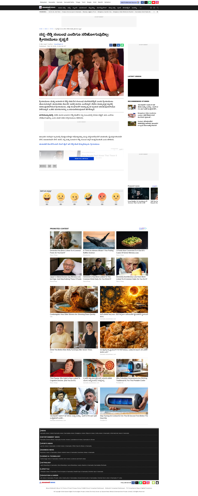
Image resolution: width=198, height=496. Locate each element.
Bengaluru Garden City (104, 12)
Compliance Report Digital (137, 488)
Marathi (100, 2)
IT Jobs (119, 478)
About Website (50, 488)
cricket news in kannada (63, 446)
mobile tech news (64, 459)
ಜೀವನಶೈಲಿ (126, 8)
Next (157, 12)
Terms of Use (67, 488)
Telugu (78, 2)
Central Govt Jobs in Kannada (107, 478)
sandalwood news (76, 439)
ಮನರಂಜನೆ (83, 8)
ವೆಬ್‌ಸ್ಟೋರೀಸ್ (102, 8)
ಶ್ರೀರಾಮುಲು (43, 166)
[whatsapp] (149, 2)
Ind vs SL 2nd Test (54, 12)
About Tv (59, 488)
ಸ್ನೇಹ (49, 166)
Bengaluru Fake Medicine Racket (123, 12)
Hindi (94, 2)
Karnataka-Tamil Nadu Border (144, 12)
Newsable (52, 2)
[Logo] (48, 7)
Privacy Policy (77, 488)
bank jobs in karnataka (70, 478)
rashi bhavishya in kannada (48, 465)
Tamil (83, 2)
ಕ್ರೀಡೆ (119, 8)
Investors (149, 488)
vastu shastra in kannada (85, 465)
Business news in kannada (48, 452)
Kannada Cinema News (47, 439)
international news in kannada (119, 433)
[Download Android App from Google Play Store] (153, 482)
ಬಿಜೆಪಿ (54, 166)
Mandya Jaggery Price (89, 12)
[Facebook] (142, 2)
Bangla (89, 2)
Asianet (47, 482)
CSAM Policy (86, 488)
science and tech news (78, 459)
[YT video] (153, 2)
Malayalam (43, 2)
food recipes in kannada (65, 471)
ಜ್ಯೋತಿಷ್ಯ (92, 8)
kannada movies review (62, 439)
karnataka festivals (100, 465)
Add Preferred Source (129, 2)
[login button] (151, 7)
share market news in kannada (67, 452)
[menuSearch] (158, 8)
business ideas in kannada (86, 452)
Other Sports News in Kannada (81, 446)
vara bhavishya (72, 465)
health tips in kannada (81, 471)
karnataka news (69, 433)
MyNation (107, 2)
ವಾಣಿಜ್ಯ (134, 8)
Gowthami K (58, 44)
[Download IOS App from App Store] (157, 482)
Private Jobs (58, 478)
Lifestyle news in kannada (48, 471)
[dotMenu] (141, 7)
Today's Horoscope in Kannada (71, 12)
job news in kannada (46, 478)
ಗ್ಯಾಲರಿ (75, 8)
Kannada (59, 2)
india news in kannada (102, 433)
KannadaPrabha (69, 2)
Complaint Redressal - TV (120, 488)
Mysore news (90, 433)
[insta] (157, 2)
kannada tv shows (89, 439)
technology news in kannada (49, 459)
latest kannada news (56, 433)
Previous (154, 12)
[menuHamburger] (154, 8)
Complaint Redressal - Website (100, 488)
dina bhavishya (62, 465)
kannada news (44, 433)
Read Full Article (81, 158)
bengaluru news (80, 433)
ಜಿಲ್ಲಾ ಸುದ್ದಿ (112, 8)
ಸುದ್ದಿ (69, 8)
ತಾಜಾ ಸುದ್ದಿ (61, 8)
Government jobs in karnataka (87, 478)
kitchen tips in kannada (96, 471)
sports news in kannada (47, 446)
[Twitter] (146, 2)
